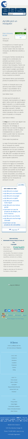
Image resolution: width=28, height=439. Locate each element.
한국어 (7, 419)
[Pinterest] (12, 310)
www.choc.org (20, 431)
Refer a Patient (14, 382)
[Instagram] (15, 310)
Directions (14, 360)
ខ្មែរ (13, 421)
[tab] (21, 185)
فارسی (18, 419)
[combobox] (15, 14)
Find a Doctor (14, 380)
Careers (14, 367)
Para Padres (5, 10)
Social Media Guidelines (14, 406)
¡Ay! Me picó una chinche (12, 216)
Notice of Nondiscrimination (14, 409)
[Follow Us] (9, 310)
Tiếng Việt (24, 417)
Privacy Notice (14, 401)
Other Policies (14, 411)
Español (13, 417)
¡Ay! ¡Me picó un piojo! (11, 191)
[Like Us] (5, 310)
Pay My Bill (14, 384)
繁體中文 (19, 417)
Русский (23, 419)
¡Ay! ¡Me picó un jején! (11, 198)
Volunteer (14, 391)
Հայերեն (12, 419)
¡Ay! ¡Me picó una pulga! (11, 196)
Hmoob (17, 421)
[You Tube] (22, 310)
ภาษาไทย (25, 421)
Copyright (14, 244)
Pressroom (14, 365)
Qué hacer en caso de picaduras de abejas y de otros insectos (12, 211)
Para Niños (12, 10)
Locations (14, 362)
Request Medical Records (14, 387)
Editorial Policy (13, 238)
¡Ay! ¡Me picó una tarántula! (13, 193)
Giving (14, 369)
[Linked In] (18, 310)
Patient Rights (14, 404)
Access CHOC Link (14, 389)
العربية (5, 421)
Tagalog (2, 419)
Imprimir (14, 229)
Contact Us (14, 358)
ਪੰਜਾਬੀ (9, 421)
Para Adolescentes (20, 10)
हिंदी (21, 421)
